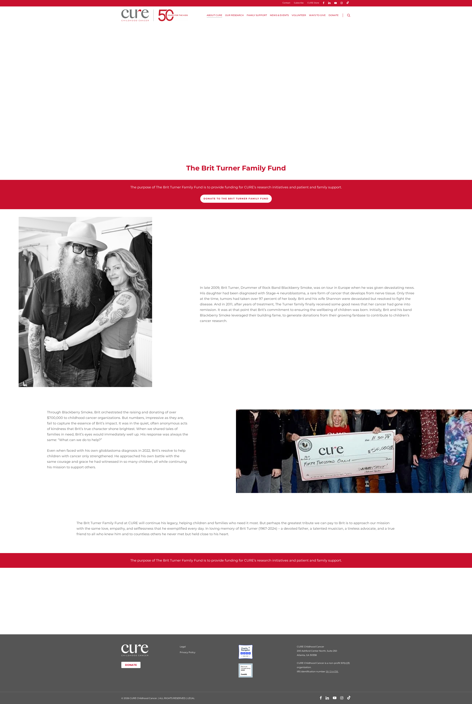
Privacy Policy (187, 652)
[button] (236, 199)
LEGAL (191, 698)
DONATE (131, 665)
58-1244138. (332, 671)
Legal (183, 646)
